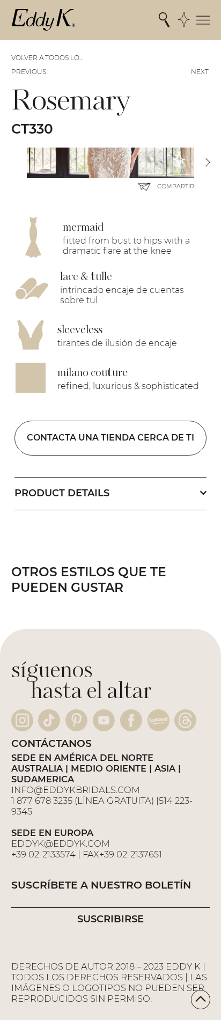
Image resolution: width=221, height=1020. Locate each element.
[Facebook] (131, 720)
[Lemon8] (159, 720)
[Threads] (185, 720)
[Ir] (200, 999)
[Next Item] (207, 162)
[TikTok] (49, 720)
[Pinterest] (76, 720)
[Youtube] (104, 720)
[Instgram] (22, 720)
